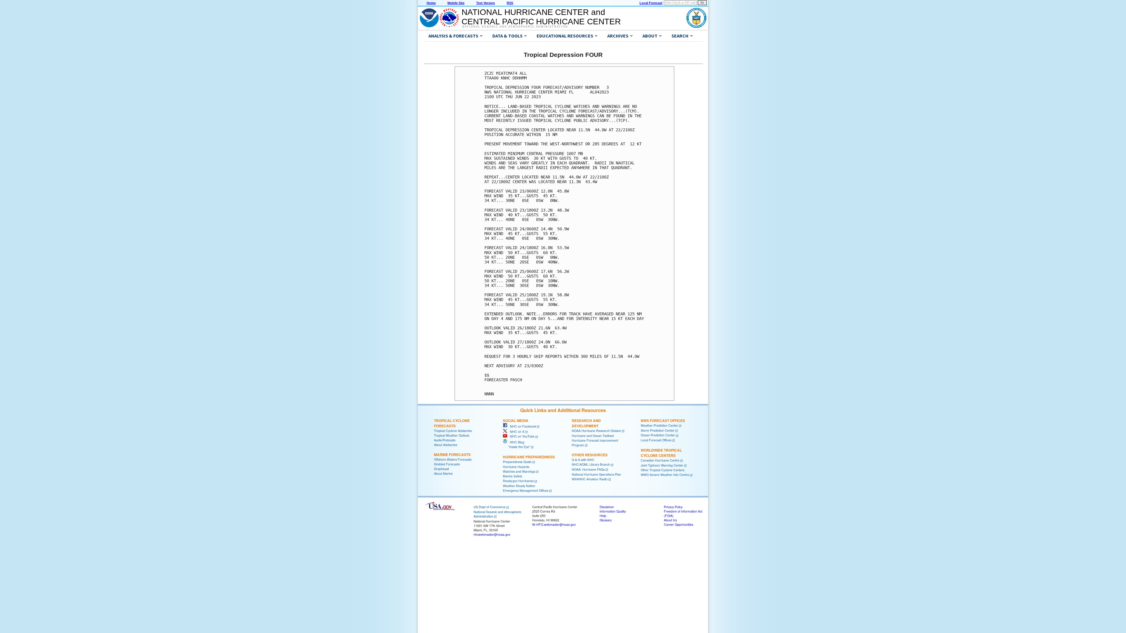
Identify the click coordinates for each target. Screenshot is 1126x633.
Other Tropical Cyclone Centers (662, 470)
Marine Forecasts (452, 454)
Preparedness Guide (517, 462)
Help (603, 515)
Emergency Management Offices (525, 490)
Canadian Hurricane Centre (660, 460)
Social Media (515, 420)
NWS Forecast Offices (663, 420)
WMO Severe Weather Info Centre (665, 474)
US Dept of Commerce (490, 507)
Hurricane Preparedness (529, 457)
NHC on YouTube (521, 436)
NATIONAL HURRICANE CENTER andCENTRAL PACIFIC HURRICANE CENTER (541, 17)
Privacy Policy (673, 507)
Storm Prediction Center (657, 430)
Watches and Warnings (519, 471)
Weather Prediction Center (659, 425)
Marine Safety (512, 476)
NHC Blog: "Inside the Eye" (516, 444)
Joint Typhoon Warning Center (662, 465)
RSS (510, 3)
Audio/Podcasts (444, 440)
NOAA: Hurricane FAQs (588, 469)
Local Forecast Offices (656, 440)
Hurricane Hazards (516, 466)
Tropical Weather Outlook (451, 435)
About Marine (443, 473)
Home (431, 3)
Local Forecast (651, 3)
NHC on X (515, 431)
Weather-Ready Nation (519, 486)
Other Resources (590, 454)
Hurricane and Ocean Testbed (593, 435)
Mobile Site (455, 3)
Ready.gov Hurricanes (518, 481)
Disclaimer (607, 507)
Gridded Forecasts (447, 464)
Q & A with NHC (583, 459)
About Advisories (445, 445)
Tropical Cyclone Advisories (453, 430)
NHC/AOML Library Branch (591, 464)
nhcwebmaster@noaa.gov (492, 534)
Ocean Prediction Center (658, 435)
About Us (670, 520)
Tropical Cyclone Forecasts (452, 423)
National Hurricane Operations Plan (596, 474)
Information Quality (613, 511)
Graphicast (441, 469)
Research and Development (586, 423)
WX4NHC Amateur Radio (590, 479)
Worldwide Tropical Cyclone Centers (661, 452)
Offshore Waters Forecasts (453, 459)
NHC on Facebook (521, 426)
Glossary (606, 520)
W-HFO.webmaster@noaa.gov (554, 524)
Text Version (485, 3)
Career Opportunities (678, 524)
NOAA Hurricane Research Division (596, 430)
